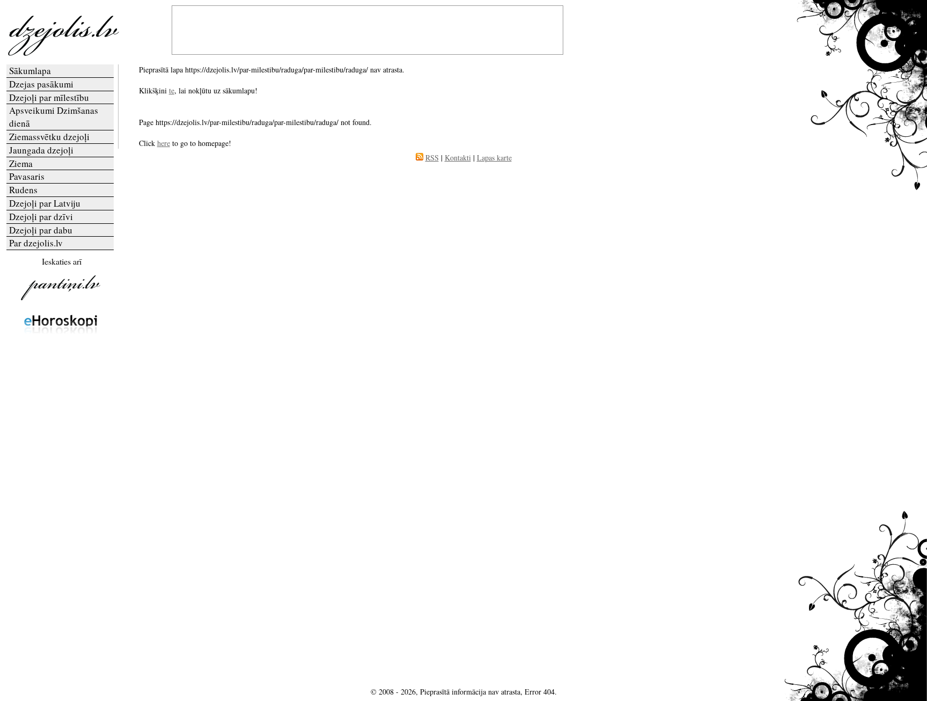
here (163, 143)
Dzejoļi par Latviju (44, 203)
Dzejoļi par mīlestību (49, 97)
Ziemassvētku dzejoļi (49, 136)
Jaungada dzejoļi (41, 150)
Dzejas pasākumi (41, 84)
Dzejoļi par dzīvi (41, 216)
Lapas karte (494, 157)
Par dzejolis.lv (36, 243)
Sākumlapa (30, 70)
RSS (432, 157)
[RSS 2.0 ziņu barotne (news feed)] (419, 157)
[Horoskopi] (60, 345)
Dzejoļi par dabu (40, 230)
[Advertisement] (60, 511)
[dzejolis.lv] (61, 53)
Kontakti (458, 157)
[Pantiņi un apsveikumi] (60, 300)
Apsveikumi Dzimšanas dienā (53, 116)
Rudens (23, 190)
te (171, 90)
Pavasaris (27, 176)
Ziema (21, 163)
